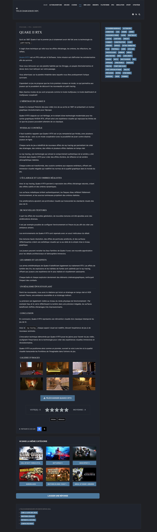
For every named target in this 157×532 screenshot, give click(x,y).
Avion (123, 35)
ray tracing (31, 328)
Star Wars (127, 73)
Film (107, 49)
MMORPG (96, 5)
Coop (130, 42)
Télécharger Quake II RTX (58, 398)
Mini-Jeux (87, 5)
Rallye (126, 69)
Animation (109, 32)
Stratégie (136, 5)
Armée (124, 32)
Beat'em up (132, 35)
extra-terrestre (129, 45)
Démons (62, 419)
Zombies (125, 76)
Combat (109, 42)
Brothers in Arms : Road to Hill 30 (59, 484)
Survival (109, 76)
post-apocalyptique (113, 69)
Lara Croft (127, 56)
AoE (117, 32)
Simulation (120, 5)
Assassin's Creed (112, 35)
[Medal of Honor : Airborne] (84, 474)
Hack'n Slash (111, 52)
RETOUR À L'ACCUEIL (28, 520)
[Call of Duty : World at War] (31, 453)
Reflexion (109, 73)
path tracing (25, 43)
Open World (119, 62)
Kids (119, 56)
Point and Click (120, 66)
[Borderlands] (31, 474)
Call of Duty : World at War (31, 463)
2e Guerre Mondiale (113, 28)
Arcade (66, 5)
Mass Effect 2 (84, 463)
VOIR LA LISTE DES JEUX (29, 512)
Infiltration (110, 56)
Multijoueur (125, 59)
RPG (112, 5)
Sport (128, 5)
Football (115, 49)
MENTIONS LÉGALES (27, 516)
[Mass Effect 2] (84, 453)
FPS (80, 5)
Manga (108, 59)
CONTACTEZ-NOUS (27, 523)
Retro (118, 73)
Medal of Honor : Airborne (84, 484)
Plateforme (105, 5)
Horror (121, 52)
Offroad (109, 62)
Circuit (126, 39)
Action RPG (127, 28)
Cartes (108, 39)
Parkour (130, 62)
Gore (123, 49)
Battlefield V (58, 463)
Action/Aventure (55, 5)
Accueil (23, 27)
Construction (120, 42)
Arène (54, 419)
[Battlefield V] (58, 453)
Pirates (108, 66)
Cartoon (117, 39)
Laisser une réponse (58, 496)
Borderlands (31, 484)
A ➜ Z (45, 5)
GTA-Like (131, 49)
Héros (129, 52)
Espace (117, 45)
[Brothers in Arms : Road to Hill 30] (58, 474)
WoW (117, 76)
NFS (134, 59)
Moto (116, 59)
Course (74, 5)
